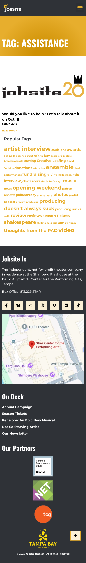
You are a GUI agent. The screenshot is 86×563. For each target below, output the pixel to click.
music (69, 180)
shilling (41, 223)
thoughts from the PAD (31, 230)
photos (60, 194)
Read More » (9, 130)
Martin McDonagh (51, 181)
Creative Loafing (51, 160)
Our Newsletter (15, 433)
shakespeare (20, 222)
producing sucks (68, 209)
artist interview (27, 148)
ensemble (60, 167)
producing (32, 202)
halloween (65, 174)
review (18, 215)
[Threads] (42, 305)
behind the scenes (15, 155)
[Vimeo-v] (54, 305)
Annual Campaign (17, 407)
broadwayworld (13, 161)
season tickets (56, 216)
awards (74, 149)
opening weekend (37, 188)
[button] (80, 7)
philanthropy (26, 195)
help (75, 175)
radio (7, 216)
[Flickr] (66, 305)
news (8, 188)
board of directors (61, 156)
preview (20, 202)
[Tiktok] (78, 305)
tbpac (72, 222)
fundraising (34, 174)
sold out (52, 222)
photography (45, 195)
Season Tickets (14, 414)
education (39, 168)
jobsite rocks (31, 181)
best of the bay (38, 155)
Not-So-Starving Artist (20, 427)
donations (23, 168)
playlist (73, 195)
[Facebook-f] (6, 305)
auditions (58, 150)
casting (30, 161)
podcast (9, 201)
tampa (63, 223)
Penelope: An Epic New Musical (28, 420)
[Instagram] (30, 305)
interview (12, 181)
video (66, 230)
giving (52, 175)
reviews (34, 215)
